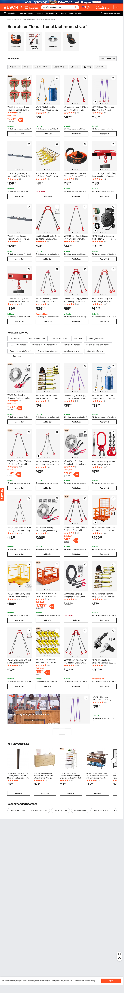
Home (9, 19)
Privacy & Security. (89, 981)
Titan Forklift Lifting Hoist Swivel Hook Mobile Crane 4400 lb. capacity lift (18, 301)
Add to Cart (19, 134)
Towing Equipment (29, 19)
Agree (111, 981)
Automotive (17, 19)
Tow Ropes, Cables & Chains (46, 19)
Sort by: (103, 58)
